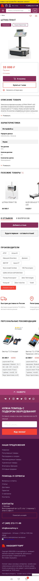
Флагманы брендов (9, 466)
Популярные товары (10, 453)
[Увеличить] (19, 43)
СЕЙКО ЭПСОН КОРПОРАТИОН (13, 273)
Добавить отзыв (19, 225)
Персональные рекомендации (18, 321)
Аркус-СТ (16, 263)
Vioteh (32, 283)
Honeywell (6, 283)
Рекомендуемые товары (11, 459)
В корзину (21, 79)
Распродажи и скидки (10, 456)
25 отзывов (18, 329)
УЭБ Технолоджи (27, 268)
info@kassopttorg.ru (10, 528)
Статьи (5, 484)
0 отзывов (7, 218)
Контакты (6, 497)
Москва (22, 5)
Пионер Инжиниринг (9, 278)
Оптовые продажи (9, 469)
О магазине (6, 494)
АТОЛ (4, 253)
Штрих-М (15, 253)
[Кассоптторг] (2, 5)
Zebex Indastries (19, 283)
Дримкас (25, 258)
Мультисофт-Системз (10, 268)
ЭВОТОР (5, 263)
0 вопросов (23, 218)
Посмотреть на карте (19, 515)
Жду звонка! (19, 431)
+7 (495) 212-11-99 (32, 6)
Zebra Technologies (28, 278)
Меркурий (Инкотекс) (10, 258)
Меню (34, 10)
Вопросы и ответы (9, 481)
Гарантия (5, 490)
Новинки (5, 450)
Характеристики (20, 25)
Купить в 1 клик (19, 85)
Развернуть (6, 115)
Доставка (6, 487)
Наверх (21, 392)
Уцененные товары (9, 463)
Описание (6, 25)
